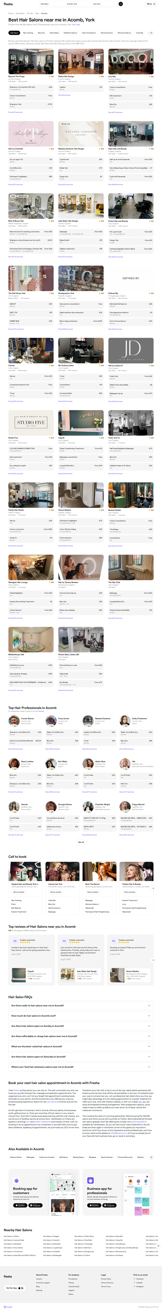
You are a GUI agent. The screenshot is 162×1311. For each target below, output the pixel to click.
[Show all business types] (151, 1157)
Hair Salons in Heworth (51, 1240)
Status (71, 1294)
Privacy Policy (106, 1279)
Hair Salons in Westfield (83, 1240)
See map (76, 25)
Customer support (43, 1283)
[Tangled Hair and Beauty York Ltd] (25, 888)
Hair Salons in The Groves (13, 1251)
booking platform (139, 1122)
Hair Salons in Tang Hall (114, 1240)
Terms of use (106, 1286)
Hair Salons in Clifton (11, 1236)
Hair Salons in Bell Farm (82, 1248)
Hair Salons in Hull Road (114, 1255)
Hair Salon (20, 13)
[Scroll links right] (158, 1246)
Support (71, 1290)
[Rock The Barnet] (99, 888)
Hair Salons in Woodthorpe (115, 1244)
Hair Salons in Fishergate (83, 1244)
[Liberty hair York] (62, 888)
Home (11, 13)
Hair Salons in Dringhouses (84, 1251)
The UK (30, 13)
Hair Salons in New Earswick (116, 1251)
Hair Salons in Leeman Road (14, 1240)
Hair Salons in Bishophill (51, 1244)
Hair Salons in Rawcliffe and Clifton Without (20, 1255)
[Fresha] (8, 4)
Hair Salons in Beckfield (12, 1244)
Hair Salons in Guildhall (51, 1251)
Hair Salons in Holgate (51, 1236)
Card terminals (74, 1286)
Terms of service (107, 1283)
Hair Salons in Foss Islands (13, 1248)
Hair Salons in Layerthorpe (52, 1248)
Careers (39, 1279)
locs (28, 1122)
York (37, 13)
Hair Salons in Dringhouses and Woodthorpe (122, 1248)
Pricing (71, 1283)
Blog (37, 1286)
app (140, 1102)
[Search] (121, 4)
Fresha (16, 1090)
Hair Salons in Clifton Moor (84, 1236)
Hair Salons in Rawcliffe (114, 1236)
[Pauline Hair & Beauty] (136, 888)
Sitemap (39, 1290)
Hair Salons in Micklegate (52, 1255)
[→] (153, 888)
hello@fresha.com (118, 1133)
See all (81, 842)
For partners (73, 1279)
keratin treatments (42, 1122)
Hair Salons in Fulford (82, 1255)
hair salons (52, 1102)
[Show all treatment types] (151, 33)
